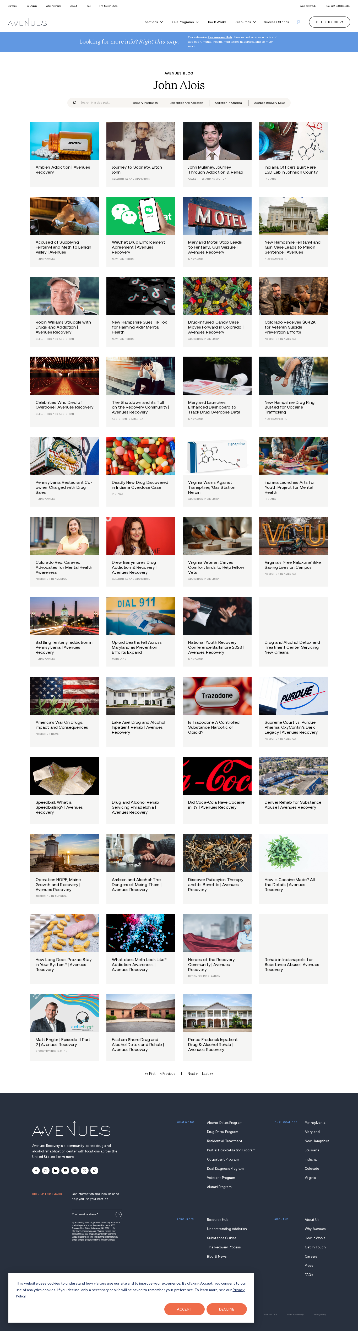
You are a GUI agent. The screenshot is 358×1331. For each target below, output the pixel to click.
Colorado (312, 1169)
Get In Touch (315, 1247)
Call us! (338, 5)
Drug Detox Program (222, 1132)
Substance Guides (221, 1238)
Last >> (208, 1074)
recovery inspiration (145, 102)
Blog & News (216, 1256)
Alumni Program (219, 1187)
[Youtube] (65, 1170)
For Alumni (31, 5)
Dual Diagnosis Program (225, 1169)
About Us (312, 1220)
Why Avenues (54, 5)
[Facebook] (36, 1170)
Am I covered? (308, 5)
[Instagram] (46, 1170)
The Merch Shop (108, 5)
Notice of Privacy (295, 1314)
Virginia (310, 1178)
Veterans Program (221, 1178)
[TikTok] (94, 1170)
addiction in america (228, 102)
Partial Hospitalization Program (225, 1150)
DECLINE (227, 1309)
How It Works (216, 22)
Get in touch (327, 22)
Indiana (311, 1159)
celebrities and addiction (186, 102)
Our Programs (183, 22)
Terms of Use (270, 1314)
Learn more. (65, 1157)
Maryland (312, 1132)
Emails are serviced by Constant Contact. (96, 1239)
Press (309, 1266)
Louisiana (312, 1150)
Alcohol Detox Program (224, 1123)
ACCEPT (184, 1309)
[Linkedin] (55, 1170)
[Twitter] (84, 1170)
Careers (12, 5)
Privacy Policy (320, 1314)
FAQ (88, 5)
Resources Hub (220, 37)
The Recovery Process (224, 1247)
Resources (243, 22)
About (73, 5)
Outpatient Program (223, 1159)
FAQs (309, 1275)
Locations (150, 22)
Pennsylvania (315, 1123)
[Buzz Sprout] (75, 1170)
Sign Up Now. (119, 1214)
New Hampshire (315, 1141)
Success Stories (276, 22)
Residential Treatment (224, 1141)
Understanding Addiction (225, 1229)
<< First (150, 1074)
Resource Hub (218, 1220)
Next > (193, 1074)
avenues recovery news (269, 102)
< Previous (168, 1074)
